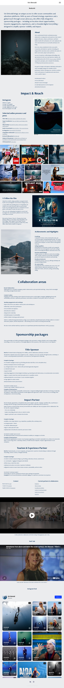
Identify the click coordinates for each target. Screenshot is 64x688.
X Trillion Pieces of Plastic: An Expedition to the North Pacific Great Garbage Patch (14, 139)
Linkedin (10, 486)
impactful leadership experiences (46, 62)
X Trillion (4, 204)
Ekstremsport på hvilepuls (15, 130)
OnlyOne (37, 494)
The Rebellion (51, 325)
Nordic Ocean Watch (39, 492)
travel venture (53, 59)
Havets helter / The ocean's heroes (20, 128)
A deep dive (13, 142)
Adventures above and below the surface (17, 118)
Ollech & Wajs (38, 486)
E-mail (10, 483)
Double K (37, 483)
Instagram (13, 488)
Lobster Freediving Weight (40, 490)
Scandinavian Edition (39, 488)
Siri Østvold (32, 2)
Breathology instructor (44, 260)
